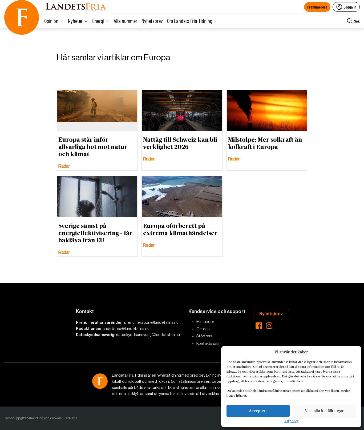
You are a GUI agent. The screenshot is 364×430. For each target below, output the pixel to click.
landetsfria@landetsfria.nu (125, 328)
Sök (357, 20)
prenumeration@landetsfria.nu (151, 322)
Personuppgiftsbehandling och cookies (33, 418)
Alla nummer (125, 20)
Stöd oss (204, 336)
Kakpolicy (291, 421)
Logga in (349, 6)
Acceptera (258, 411)
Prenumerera (317, 6)
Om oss (203, 329)
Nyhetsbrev (152, 20)
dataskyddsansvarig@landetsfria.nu (148, 335)
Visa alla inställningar (324, 411)
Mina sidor (205, 321)
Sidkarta (71, 418)
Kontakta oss (208, 343)
